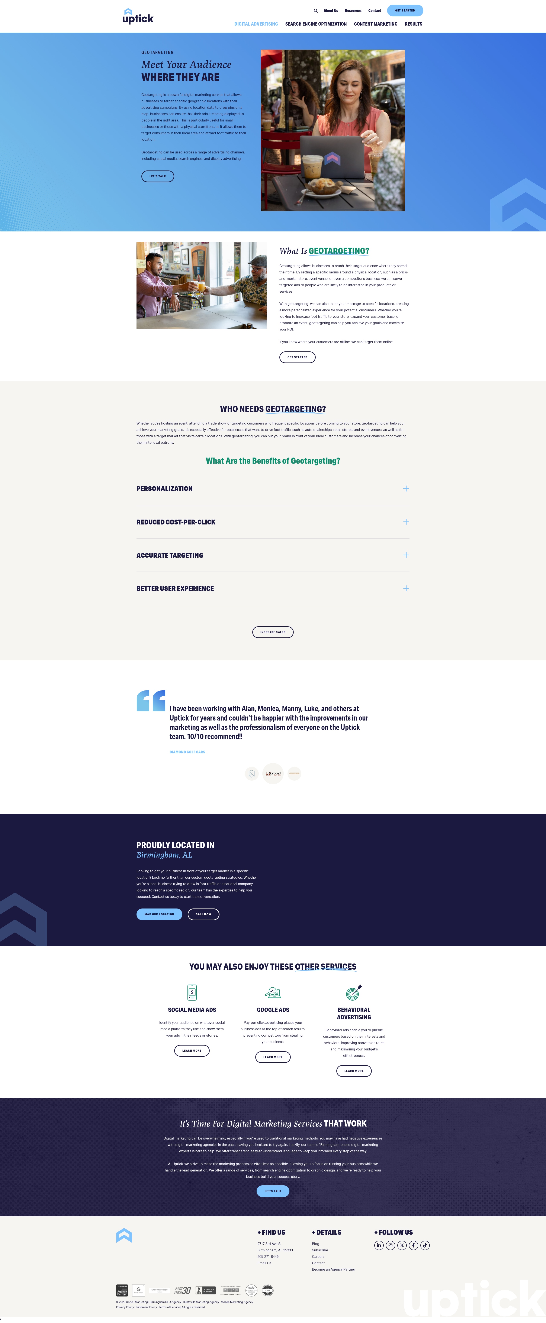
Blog (315, 1244)
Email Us (264, 1263)
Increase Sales (273, 632)
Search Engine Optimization (316, 24)
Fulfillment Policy (146, 1307)
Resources (353, 10)
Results (413, 24)
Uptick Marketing (138, 16)
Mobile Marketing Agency (237, 1302)
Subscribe (320, 1250)
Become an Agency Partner (333, 1269)
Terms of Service (169, 1307)
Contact (374, 10)
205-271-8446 (268, 1256)
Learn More (192, 1051)
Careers (318, 1256)
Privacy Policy (125, 1307)
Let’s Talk (158, 176)
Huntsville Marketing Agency (201, 1302)
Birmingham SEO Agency (165, 1302)
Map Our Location (159, 914)
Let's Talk (273, 1191)
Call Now (203, 914)
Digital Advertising (256, 24)
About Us (331, 10)
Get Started (405, 10)
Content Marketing (376, 24)
